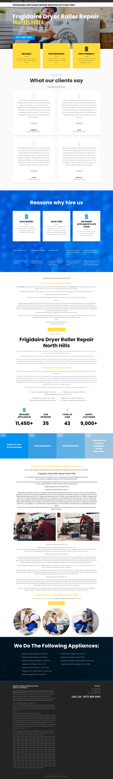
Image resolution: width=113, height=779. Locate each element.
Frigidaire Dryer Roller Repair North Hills (56, 342)
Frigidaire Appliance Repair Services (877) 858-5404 (44, 5)
